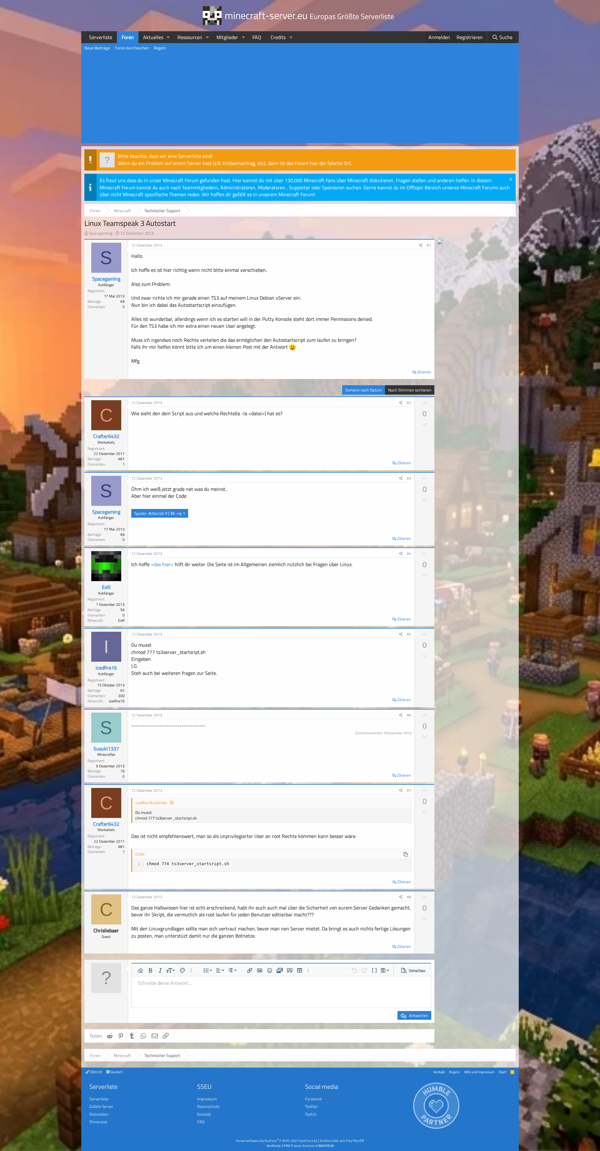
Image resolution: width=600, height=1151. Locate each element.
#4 (409, 553)
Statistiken (98, 1114)
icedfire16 (106, 667)
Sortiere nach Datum (363, 390)
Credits (278, 37)
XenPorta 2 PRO (278, 1145)
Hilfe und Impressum (479, 1071)
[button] (168, 37)
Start (502, 1071)
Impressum (207, 1099)
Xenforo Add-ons (342, 1140)
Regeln (160, 48)
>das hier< (162, 564)
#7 (409, 790)
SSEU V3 (95, 1071)
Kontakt (439, 1071)
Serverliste (100, 37)
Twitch (311, 1114)
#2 (409, 403)
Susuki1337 (106, 748)
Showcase (98, 1122)
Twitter (311, 1106)
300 (121, 696)
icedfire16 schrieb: (151, 803)
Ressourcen (190, 37)
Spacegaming (100, 233)
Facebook (313, 1099)
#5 (409, 634)
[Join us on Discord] (440, 242)
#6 (409, 715)
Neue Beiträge (97, 48)
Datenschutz (208, 1106)
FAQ (256, 37)
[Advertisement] (300, 99)
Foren (128, 37)
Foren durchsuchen (132, 48)
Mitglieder (227, 37)
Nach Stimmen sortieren (409, 390)
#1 (429, 245)
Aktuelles (153, 37)
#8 (409, 897)
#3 (409, 478)
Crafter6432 (106, 436)
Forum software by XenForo (277, 1140)
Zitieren (424, 372)
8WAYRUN (326, 1145)
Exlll (106, 587)
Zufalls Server (101, 1106)
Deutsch (116, 1071)
